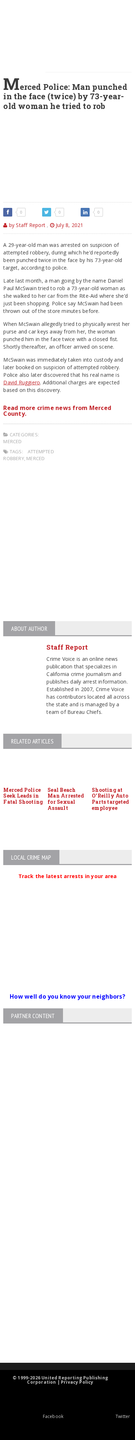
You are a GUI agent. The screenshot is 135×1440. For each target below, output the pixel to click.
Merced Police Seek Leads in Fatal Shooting (23, 796)
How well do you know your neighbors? (67, 996)
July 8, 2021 (69, 225)
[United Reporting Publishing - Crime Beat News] (61, 1195)
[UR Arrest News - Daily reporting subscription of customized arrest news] (61, 1303)
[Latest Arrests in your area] (68, 885)
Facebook (53, 1416)
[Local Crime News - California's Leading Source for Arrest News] (61, 1226)
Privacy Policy (77, 1382)
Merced (12, 441)
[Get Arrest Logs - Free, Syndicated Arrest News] (61, 1256)
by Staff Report (26, 225)
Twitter (123, 1416)
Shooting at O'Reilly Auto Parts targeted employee (110, 798)
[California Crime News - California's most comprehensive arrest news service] (61, 1280)
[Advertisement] (67, 542)
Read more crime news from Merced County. (57, 411)
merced (35, 458)
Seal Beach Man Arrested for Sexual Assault (66, 798)
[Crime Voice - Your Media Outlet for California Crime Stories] (61, 1334)
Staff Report (67, 647)
